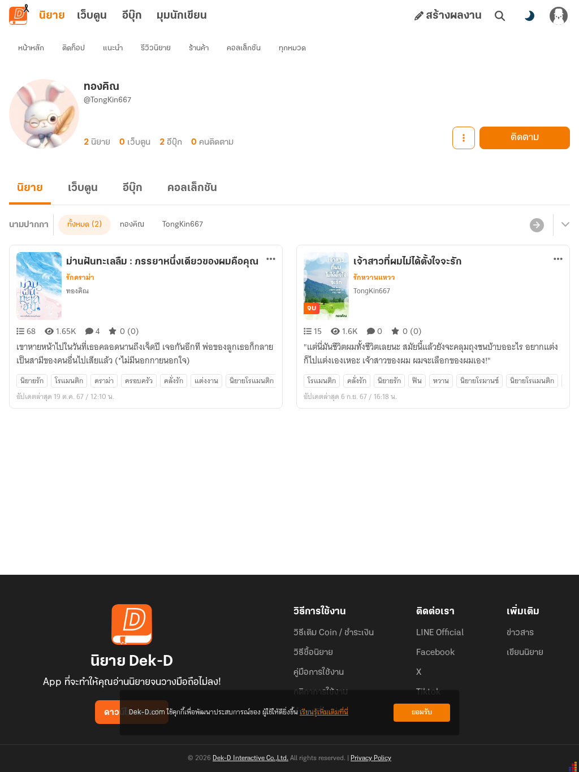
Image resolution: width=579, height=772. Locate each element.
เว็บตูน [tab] (92, 15)
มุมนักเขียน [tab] (182, 15)
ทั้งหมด (78, 224)
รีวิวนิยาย (156, 48)
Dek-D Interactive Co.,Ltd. (250, 758)
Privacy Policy (371, 758)
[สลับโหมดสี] (529, 16)
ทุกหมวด (292, 48)
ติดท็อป (73, 48)
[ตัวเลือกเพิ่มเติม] (463, 138)
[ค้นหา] (500, 16)
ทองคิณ (132, 224)
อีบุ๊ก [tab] (132, 15)
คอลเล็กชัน (244, 48)
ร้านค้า (199, 48)
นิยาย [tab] (52, 15)
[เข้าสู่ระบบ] (558, 16)
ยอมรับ (422, 712)
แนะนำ (113, 48)
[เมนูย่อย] (564, 225)
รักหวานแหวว (374, 277)
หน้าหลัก (31, 48)
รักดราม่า (80, 277)
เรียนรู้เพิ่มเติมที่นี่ (324, 712)
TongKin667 (182, 224)
